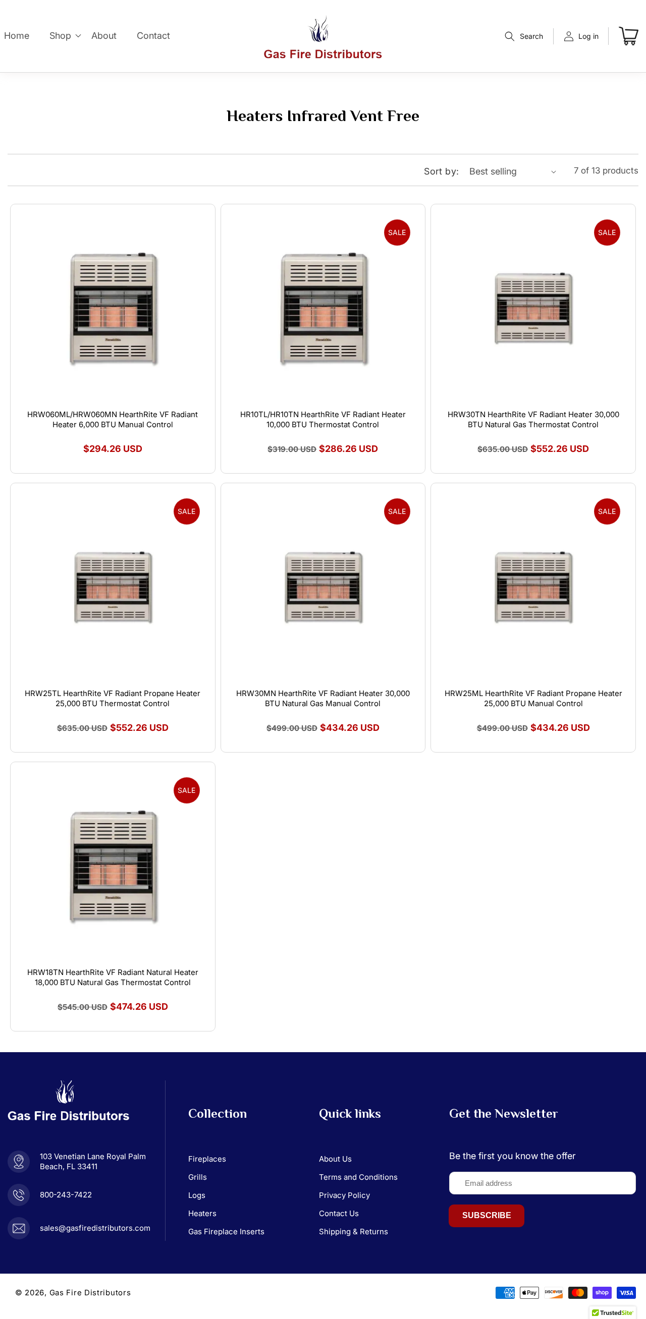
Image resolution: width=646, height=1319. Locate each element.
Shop (60, 35)
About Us (335, 1159)
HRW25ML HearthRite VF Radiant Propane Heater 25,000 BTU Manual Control (533, 698)
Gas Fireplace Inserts (226, 1231)
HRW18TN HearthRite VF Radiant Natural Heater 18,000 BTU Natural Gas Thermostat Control (112, 977)
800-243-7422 (66, 1194)
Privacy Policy (344, 1195)
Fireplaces (207, 1159)
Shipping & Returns (353, 1231)
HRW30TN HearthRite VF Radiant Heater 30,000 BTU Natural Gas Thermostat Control (533, 419)
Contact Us (339, 1213)
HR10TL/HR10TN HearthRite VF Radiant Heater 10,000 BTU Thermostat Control (323, 419)
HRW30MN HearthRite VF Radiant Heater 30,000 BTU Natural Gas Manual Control (323, 698)
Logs (196, 1195)
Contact (153, 35)
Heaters (202, 1213)
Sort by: (441, 171)
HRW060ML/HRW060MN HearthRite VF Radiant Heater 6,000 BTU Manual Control (112, 419)
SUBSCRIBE (486, 1215)
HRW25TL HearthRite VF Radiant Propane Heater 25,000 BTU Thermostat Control (112, 698)
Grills (197, 1177)
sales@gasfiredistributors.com (95, 1228)
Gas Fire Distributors (90, 1292)
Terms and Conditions (358, 1177)
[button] (524, 36)
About (104, 35)
